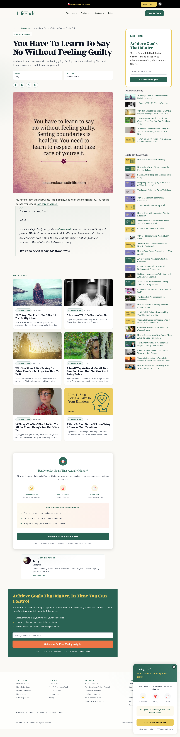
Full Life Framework (23, 690)
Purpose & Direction (93, 690)
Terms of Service (127, 722)
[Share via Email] (35, 85)
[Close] (160, 4)
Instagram (30, 712)
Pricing (111, 13)
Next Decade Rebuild (93, 698)
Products (85, 13)
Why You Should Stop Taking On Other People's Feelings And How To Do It (37, 371)
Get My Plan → (149, 4)
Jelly (17, 76)
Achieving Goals (22, 698)
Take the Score (154, 13)
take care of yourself (47, 203)
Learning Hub (53, 694)
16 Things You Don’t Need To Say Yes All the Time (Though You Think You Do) (37, 427)
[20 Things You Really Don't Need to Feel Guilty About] (37, 292)
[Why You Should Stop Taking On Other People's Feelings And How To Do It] (37, 345)
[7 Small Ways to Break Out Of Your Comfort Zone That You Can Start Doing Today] (88, 345)
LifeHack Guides (22, 683)
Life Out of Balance (92, 694)
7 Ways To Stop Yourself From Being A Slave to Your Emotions (88, 426)
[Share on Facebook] (15, 85)
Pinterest (40, 712)
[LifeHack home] (25, 13)
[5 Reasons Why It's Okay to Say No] (88, 292)
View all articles (39, 575)
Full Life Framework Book (58, 687)
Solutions (98, 13)
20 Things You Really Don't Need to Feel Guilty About (36, 317)
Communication (27, 28)
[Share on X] (28, 85)
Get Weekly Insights (148, 79)
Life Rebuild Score (23, 687)
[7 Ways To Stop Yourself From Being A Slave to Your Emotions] (88, 401)
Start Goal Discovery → (155, 722)
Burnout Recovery (92, 683)
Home (15, 28)
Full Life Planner (54, 690)
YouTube (52, 712)
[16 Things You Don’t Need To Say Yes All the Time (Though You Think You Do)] (37, 401)
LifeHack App (53, 683)
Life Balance (21, 694)
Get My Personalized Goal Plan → (63, 536)
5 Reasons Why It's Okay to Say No (87, 315)
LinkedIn (61, 712)
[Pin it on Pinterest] (22, 85)
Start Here (70, 13)
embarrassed (63, 229)
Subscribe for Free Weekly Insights (63, 644)
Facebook (20, 712)
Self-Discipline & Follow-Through (97, 687)
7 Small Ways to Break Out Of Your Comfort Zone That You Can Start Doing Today (88, 371)
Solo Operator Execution (94, 701)
